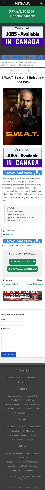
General (10, 378)
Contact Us (29, 470)
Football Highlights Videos (22, 400)
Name (3, 320)
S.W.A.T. (35, 62)
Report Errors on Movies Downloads (22, 466)
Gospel (22, 427)
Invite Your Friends (14, 453)
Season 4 (4, 65)
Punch (33, 476)
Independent (22, 479)
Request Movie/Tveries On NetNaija (22, 462)
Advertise (22, 458)
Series (27, 62)
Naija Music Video (14, 396)
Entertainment (32, 378)
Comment (5, 328)
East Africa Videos (12, 404)
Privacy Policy (33, 453)
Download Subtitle (22, 269)
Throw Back (9, 427)
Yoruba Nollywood (22, 413)
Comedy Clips (32, 396)
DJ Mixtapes (28, 431)
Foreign (30, 439)
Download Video (22, 262)
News (19, 378)
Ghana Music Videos (32, 404)
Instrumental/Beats (18, 435)
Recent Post (23, 382)
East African (17, 439)
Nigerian (15, 431)
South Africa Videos (12, 409)
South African (35, 427)
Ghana (33, 435)
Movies (29, 409)
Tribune (38, 476)
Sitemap (27, 476)
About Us (16, 470)
